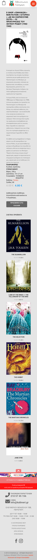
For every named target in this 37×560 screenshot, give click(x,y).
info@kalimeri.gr (20, 502)
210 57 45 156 (18, 496)
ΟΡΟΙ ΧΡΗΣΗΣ (18, 531)
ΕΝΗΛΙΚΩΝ (20, 12)
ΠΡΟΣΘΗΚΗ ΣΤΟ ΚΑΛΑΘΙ (16, 204)
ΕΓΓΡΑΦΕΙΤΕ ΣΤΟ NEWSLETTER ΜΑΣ (18, 480)
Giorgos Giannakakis (22, 557)
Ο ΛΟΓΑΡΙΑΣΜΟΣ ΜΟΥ (18, 523)
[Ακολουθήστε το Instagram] (21, 541)
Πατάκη (15, 180)
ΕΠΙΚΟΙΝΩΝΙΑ (18, 534)
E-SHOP (9, 12)
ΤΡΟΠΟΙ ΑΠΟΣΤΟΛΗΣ (18, 528)
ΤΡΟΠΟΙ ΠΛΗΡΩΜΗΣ (18, 525)
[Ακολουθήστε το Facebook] (16, 541)
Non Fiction (12, 15)
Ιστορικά (25, 15)
